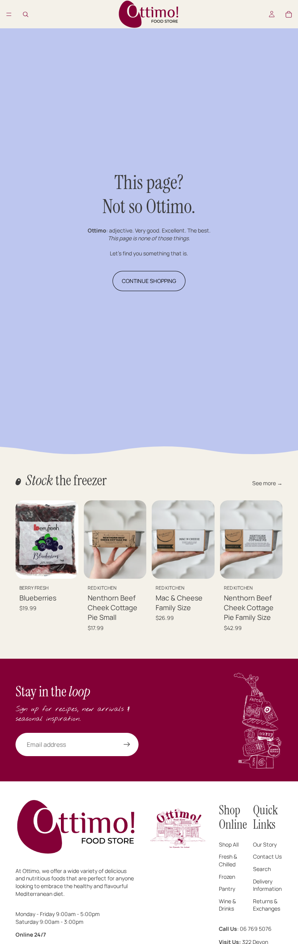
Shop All (229, 844)
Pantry (227, 888)
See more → (267, 483)
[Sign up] (127, 744)
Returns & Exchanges (266, 904)
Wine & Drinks (227, 904)
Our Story (265, 844)
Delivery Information (267, 884)
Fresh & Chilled (228, 860)
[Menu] (9, 14)
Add (140, 567)
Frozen (227, 876)
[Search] (25, 14)
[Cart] (288, 14)
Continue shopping (149, 281)
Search (262, 869)
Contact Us (267, 856)
